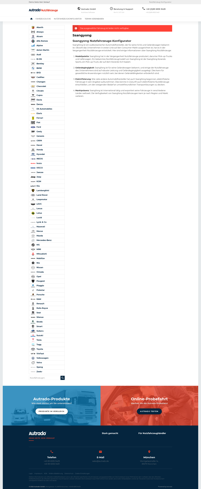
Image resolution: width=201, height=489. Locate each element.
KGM (38, 181)
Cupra (39, 95)
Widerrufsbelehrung (56, 473)
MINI (38, 249)
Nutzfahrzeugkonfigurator (68, 19)
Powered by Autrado (165, 486)
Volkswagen (42, 358)
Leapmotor (41, 199)
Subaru (40, 331)
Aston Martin (42, 50)
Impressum (38, 473)
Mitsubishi (41, 254)
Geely (39, 131)
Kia (38, 186)
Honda (39, 150)
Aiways (40, 32)
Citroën (40, 91)
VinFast (40, 354)
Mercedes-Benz (44, 240)
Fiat (38, 122)
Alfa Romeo (42, 41)
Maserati (40, 227)
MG (38, 245)
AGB (45, 473)
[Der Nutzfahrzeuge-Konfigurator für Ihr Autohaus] (43, 10)
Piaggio (40, 285)
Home (33, 19)
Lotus (39, 213)
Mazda (39, 236)
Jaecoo (39, 172)
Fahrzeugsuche (43, 19)
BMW (39, 68)
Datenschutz (68, 473)
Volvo (39, 362)
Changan (40, 82)
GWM (39, 141)
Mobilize (40, 258)
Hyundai (40, 154)
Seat (38, 313)
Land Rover (42, 195)
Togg (38, 344)
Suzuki (39, 335)
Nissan (39, 267)
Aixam (39, 36)
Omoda (40, 272)
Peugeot (40, 281)
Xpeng (39, 367)
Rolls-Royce (42, 308)
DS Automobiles (44, 109)
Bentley (40, 64)
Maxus (39, 231)
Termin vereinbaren (94, 19)
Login (31, 473)
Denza (39, 104)
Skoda (39, 322)
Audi (38, 54)
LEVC (39, 204)
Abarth (39, 27)
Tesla (39, 340)
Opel (38, 276)
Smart (39, 326)
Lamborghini (42, 190)
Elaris (39, 113)
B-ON (39, 59)
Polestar (40, 290)
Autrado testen (149, 411)
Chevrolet (41, 86)
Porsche (40, 295)
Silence (40, 317)
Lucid (39, 217)
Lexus (39, 208)
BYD (38, 73)
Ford (38, 127)
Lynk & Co (41, 222)
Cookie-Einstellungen (82, 473)
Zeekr (39, 372)
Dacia (39, 100)
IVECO (39, 168)
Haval (39, 145)
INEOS (39, 159)
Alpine (39, 45)
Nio (38, 263)
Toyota (39, 349)
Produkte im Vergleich (51, 411)
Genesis (40, 136)
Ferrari (39, 118)
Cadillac (40, 77)
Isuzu (39, 163)
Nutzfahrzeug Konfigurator (160, 2)
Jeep (38, 177)
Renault (40, 304)
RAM (38, 299)
